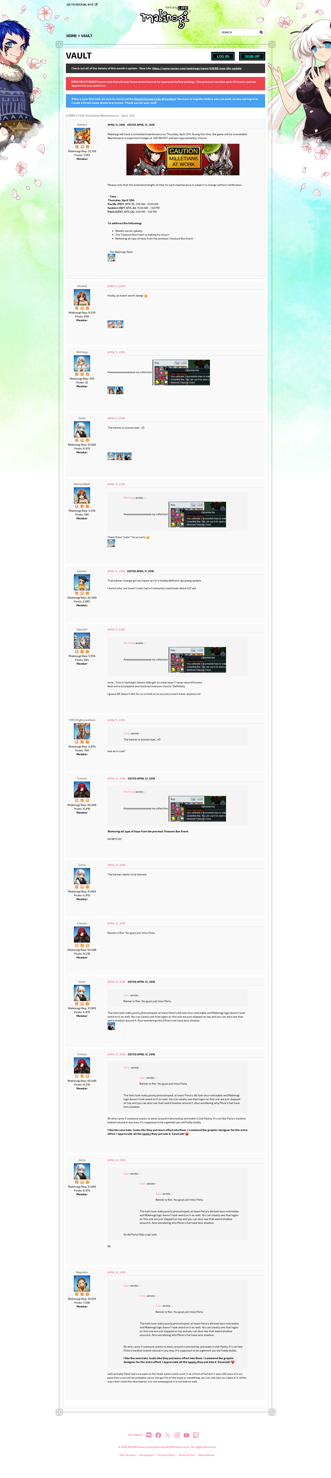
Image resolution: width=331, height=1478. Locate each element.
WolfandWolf (82, 484)
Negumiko (82, 1272)
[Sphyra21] (82, 641)
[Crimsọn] (82, 790)
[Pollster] (87, 505)
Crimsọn (82, 778)
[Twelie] (128, 456)
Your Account (127, 1455)
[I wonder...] (82, 373)
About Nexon (207, 1455)
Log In (223, 56)
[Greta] (82, 429)
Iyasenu (82, 571)
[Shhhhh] (82, 146)
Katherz (82, 124)
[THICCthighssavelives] (82, 731)
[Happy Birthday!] (87, 373)
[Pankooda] (119, 389)
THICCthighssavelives (82, 719)
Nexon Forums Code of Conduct (155, 98)
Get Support (146, 1455)
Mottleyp (82, 352)
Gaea (127, 995)
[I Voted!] (87, 146)
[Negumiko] (82, 1283)
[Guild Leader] (76, 800)
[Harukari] (82, 297)
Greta (82, 418)
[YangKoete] (111, 323)
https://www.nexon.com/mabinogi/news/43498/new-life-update (197, 68)
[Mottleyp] (111, 257)
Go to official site (80, 4)
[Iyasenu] (82, 582)
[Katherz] (82, 136)
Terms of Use (187, 1455)
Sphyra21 (82, 629)
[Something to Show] (76, 146)
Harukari (82, 286)
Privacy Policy (166, 1455)
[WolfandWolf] (111, 389)
